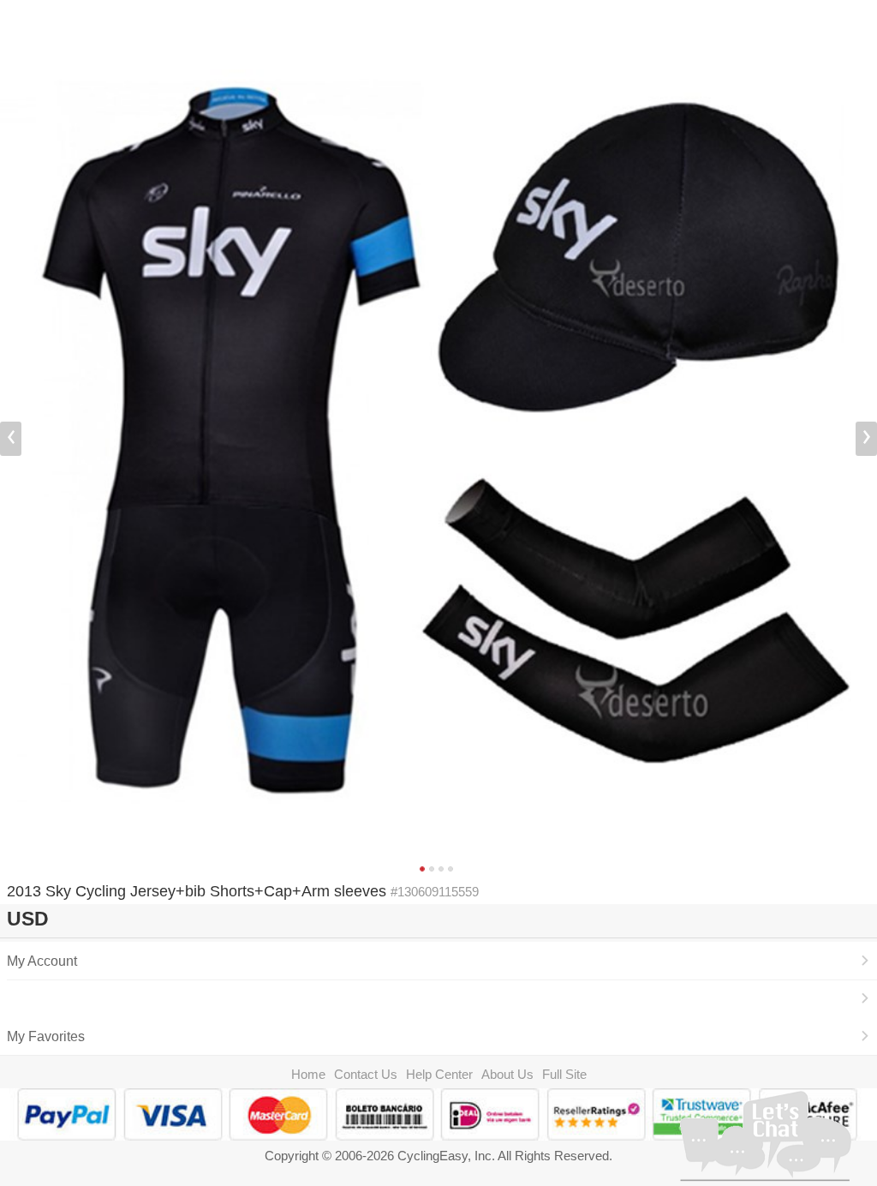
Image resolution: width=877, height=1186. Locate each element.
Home (308, 1074)
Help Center (439, 1074)
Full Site (564, 1074)
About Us (507, 1074)
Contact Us (365, 1074)
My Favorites (46, 1036)
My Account (42, 960)
